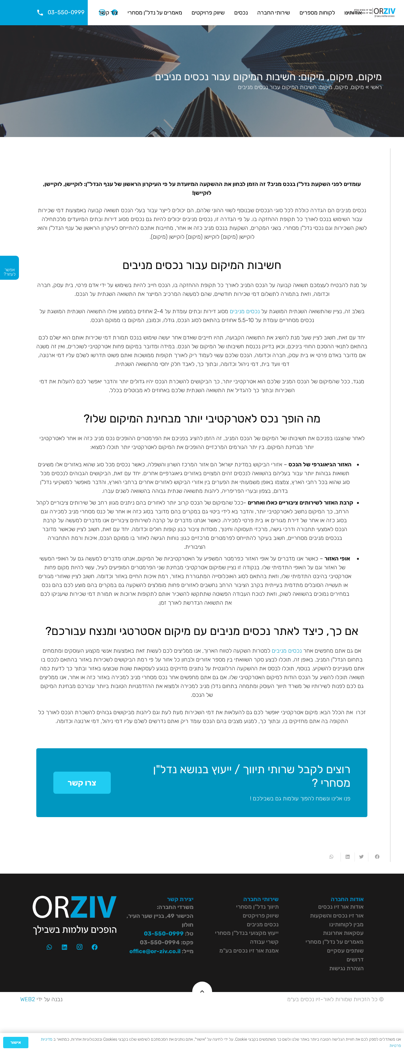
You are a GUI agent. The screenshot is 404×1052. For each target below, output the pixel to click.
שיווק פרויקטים (261, 915)
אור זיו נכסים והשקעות (337, 915)
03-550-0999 (164, 933)
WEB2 (27, 999)
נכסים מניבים (245, 311)
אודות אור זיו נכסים (341, 906)
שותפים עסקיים (345, 950)
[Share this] (375, 857)
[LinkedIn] (64, 947)
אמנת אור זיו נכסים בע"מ (249, 950)
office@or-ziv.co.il (155, 951)
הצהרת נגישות (346, 968)
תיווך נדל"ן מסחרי (257, 906)
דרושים (355, 959)
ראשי (376, 87)
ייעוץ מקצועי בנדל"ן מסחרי (247, 932)
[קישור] (370, 12)
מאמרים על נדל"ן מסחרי (335, 941)
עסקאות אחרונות (343, 932)
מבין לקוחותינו (346, 924)
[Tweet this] (361, 857)
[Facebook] (94, 947)
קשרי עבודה (264, 941)
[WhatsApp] (49, 947)
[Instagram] (79, 947)
